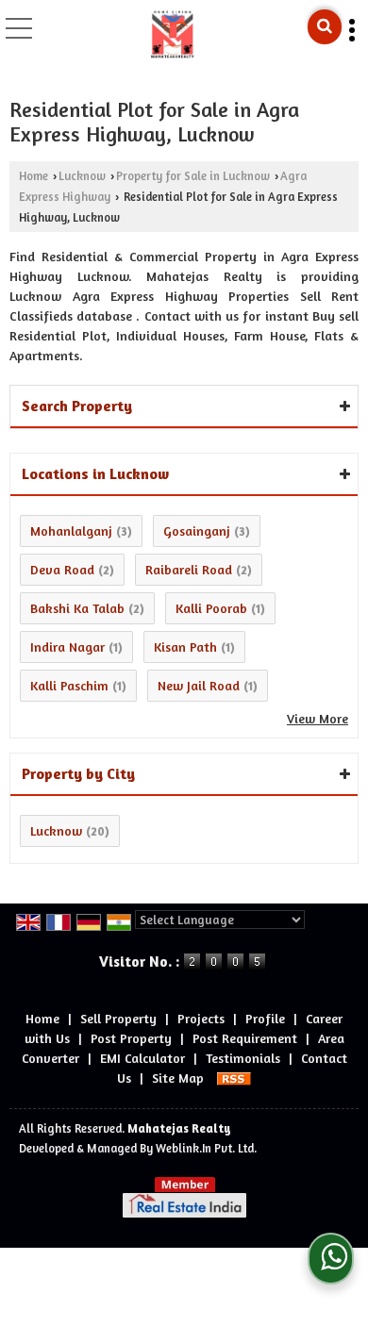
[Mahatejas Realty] (172, 33)
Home (33, 176)
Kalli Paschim (69, 685)
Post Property (131, 1038)
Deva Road (62, 569)
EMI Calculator (142, 1058)
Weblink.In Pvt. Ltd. (206, 1148)
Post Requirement (244, 1038)
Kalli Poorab (211, 608)
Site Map (178, 1077)
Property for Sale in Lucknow (193, 176)
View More (317, 718)
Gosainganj (196, 530)
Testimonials (243, 1058)
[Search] (325, 26)
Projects (201, 1018)
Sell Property (118, 1018)
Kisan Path (185, 646)
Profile (265, 1018)
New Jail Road (199, 685)
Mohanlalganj (71, 530)
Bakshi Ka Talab (77, 608)
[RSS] (234, 1077)
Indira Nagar (67, 646)
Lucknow (82, 176)
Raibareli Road (188, 569)
